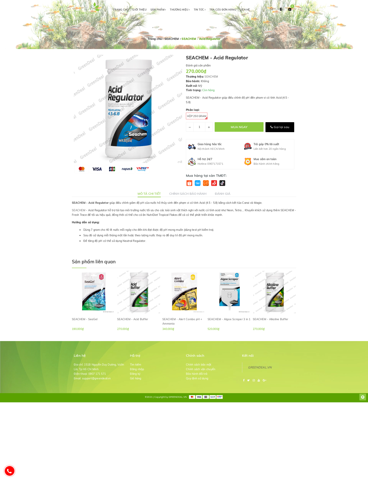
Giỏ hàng (135, 378)
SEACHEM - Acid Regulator (90, 203)
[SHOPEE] (189, 183)
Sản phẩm (157, 9)
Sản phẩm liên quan (94, 261)
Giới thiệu (139, 9)
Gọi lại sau (281, 127)
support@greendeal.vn (96, 378)
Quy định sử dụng (197, 378)
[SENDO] (214, 183)
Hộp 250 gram (196, 116)
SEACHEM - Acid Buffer (132, 319)
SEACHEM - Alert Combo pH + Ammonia (182, 321)
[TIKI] (197, 183)
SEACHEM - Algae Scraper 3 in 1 (229, 319)
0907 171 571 (97, 374)
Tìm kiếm (135, 364)
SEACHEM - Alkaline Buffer (270, 319)
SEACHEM (211, 76)
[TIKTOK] (222, 183)
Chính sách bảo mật (198, 364)
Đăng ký (135, 374)
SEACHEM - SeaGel (84, 319)
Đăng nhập (137, 369)
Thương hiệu (179, 9)
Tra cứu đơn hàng (222, 9)
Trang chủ (121, 9)
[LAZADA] (205, 183)
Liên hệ (245, 9)
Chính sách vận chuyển (200, 369)
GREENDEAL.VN (260, 367)
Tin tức (199, 9)
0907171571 (215, 163)
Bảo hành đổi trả (196, 374)
